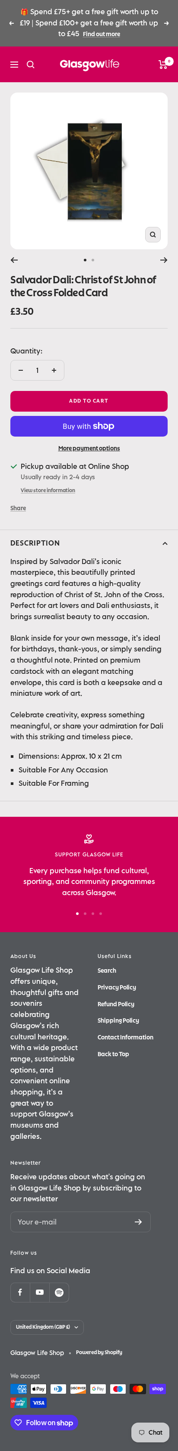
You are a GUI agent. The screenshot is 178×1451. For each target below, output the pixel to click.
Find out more (101, 34)
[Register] (138, 1222)
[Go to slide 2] (93, 260)
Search (107, 970)
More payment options (89, 448)
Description (35, 543)
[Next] (164, 260)
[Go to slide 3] (93, 913)
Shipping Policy (118, 1020)
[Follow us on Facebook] (20, 1292)
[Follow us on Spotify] (59, 1292)
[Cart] (163, 64)
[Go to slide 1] (85, 260)
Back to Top (113, 1054)
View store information (48, 490)
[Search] (31, 64)
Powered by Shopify (99, 1352)
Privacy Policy (117, 987)
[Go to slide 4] (100, 913)
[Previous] (14, 260)
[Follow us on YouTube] (39, 1292)
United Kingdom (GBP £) (43, 1327)
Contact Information (125, 1037)
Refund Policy (116, 1004)
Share (18, 508)
